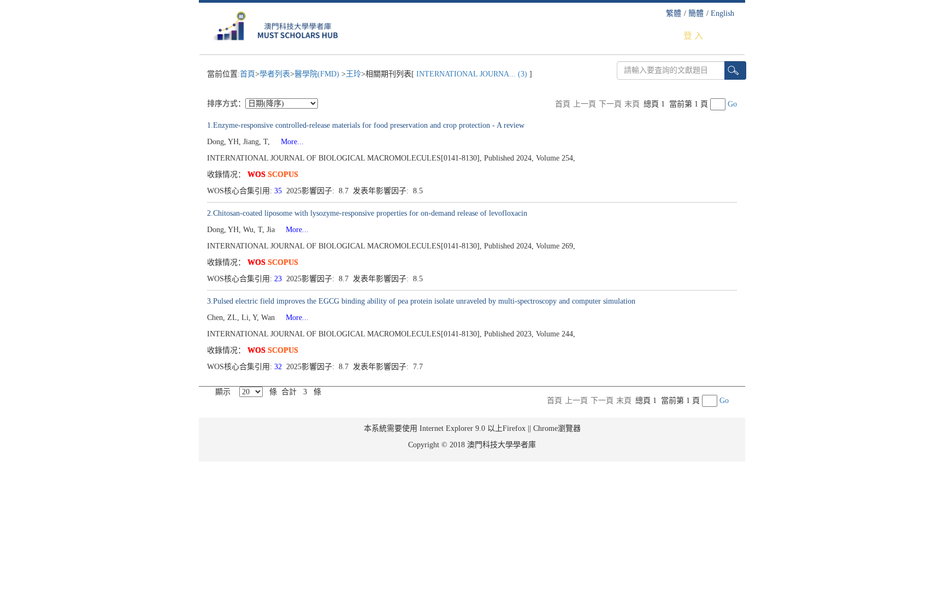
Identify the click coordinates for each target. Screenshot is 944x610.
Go (732, 104)
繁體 (673, 13)
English (722, 13)
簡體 (696, 13)
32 (279, 367)
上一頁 (584, 104)
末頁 (632, 104)
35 (279, 191)
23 (279, 279)
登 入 (693, 35)
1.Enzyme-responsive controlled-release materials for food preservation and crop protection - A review (365, 125)
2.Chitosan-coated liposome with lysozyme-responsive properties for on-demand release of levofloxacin (367, 213)
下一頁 (610, 104)
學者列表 (274, 74)
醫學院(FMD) (317, 74)
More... (288, 142)
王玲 (353, 74)
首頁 (247, 74)
